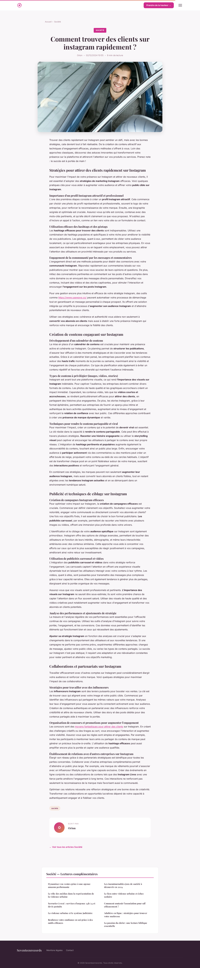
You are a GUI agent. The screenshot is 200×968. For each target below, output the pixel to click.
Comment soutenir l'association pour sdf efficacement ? (124, 905)
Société (57, 21)
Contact (70, 950)
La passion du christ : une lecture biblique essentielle (125, 924)
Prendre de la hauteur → (158, 5)
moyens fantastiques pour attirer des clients (99, 726)
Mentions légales (54, 950)
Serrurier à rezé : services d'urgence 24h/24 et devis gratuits (71, 905)
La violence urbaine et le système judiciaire (70, 913)
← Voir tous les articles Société (65, 847)
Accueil (48, 21)
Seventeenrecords (29, 950)
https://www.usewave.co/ (72, 297)
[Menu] (180, 5)
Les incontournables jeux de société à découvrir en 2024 (123, 885)
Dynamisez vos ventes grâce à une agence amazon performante (69, 885)
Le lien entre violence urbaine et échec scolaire (124, 895)
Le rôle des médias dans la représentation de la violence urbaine (71, 895)
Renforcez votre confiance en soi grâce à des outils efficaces (70, 921)
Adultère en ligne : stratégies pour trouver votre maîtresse (125, 915)
